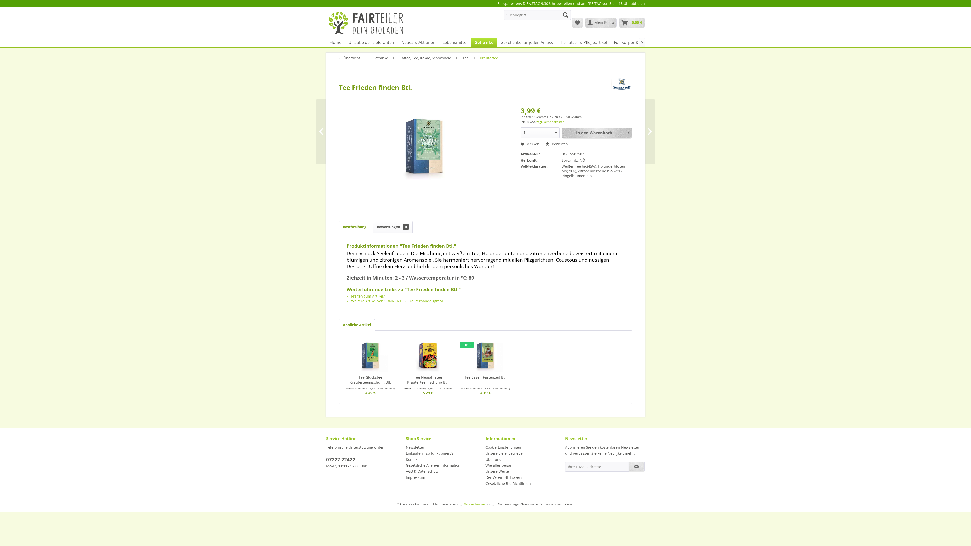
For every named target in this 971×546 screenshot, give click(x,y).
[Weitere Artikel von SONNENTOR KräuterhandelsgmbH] (621, 84)
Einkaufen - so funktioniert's (429, 453)
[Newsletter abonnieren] (637, 467)
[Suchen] (565, 15)
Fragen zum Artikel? (367, 296)
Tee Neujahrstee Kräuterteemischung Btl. (428, 380)
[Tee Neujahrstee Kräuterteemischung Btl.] (428, 354)
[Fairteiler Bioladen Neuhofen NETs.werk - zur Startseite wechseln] (366, 22)
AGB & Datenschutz (422, 471)
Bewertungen (392, 226)
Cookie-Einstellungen (503, 447)
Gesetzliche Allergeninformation (433, 465)
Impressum (415, 477)
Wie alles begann (500, 465)
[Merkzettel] (577, 23)
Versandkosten (474, 504)
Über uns (493, 459)
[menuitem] (537, 17)
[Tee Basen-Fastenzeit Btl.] (485, 354)
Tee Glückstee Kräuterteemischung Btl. (370, 380)
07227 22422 (340, 459)
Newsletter (415, 447)
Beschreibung (354, 226)
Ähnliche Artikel (357, 324)
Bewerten (559, 144)
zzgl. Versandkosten (550, 122)
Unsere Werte (497, 471)
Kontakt (412, 459)
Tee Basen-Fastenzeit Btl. (485, 377)
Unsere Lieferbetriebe (504, 453)
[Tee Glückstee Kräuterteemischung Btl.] (370, 354)
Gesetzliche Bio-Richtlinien (508, 483)
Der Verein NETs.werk (504, 477)
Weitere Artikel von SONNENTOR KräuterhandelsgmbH (397, 301)
